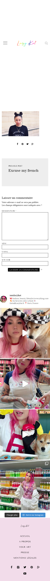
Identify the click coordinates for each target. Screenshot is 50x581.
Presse (25, 552)
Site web (6, 260)
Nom (4, 243)
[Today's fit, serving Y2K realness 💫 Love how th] (25, 485)
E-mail (5, 252)
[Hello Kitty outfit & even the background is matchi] (25, 384)
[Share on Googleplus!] (32, 144)
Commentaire (9, 211)
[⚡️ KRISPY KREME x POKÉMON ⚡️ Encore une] (25, 434)
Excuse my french (23, 170)
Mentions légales (25, 558)
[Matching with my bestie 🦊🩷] (25, 333)
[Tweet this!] (27, 144)
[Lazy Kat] (27, 44)
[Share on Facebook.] (17, 144)
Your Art (25, 547)
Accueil (25, 536)
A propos (25, 541)
